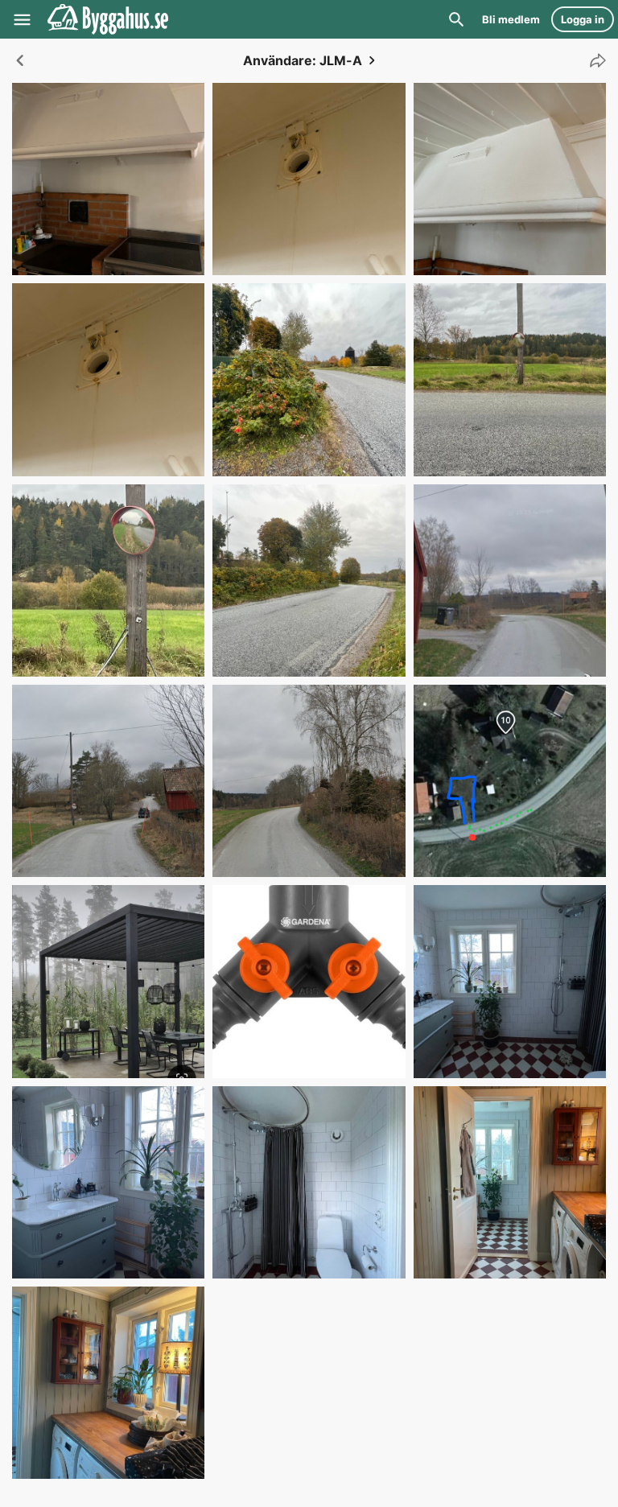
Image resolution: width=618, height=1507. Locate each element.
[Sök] (456, 19)
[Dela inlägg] (594, 60)
